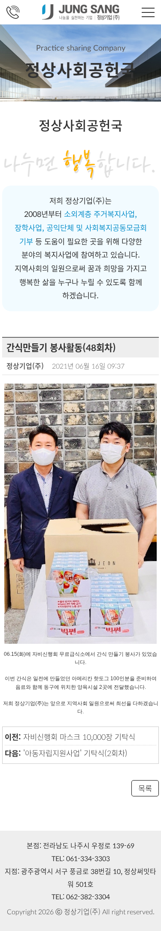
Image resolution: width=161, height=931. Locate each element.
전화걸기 (12, 12)
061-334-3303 (88, 858)
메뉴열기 (148, 12)
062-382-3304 (88, 896)
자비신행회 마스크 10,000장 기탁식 (79, 736)
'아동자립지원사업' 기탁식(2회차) (75, 753)
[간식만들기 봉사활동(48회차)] (80, 512)
